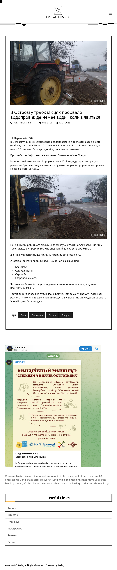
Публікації (14, 521)
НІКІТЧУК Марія (22, 122)
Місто (45, 122)
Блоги (11, 542)
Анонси (12, 508)
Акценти (13, 535)
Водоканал (37, 315)
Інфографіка (15, 528)
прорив (66, 315)
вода (23, 315)
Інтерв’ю (13, 515)
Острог (52, 315)
